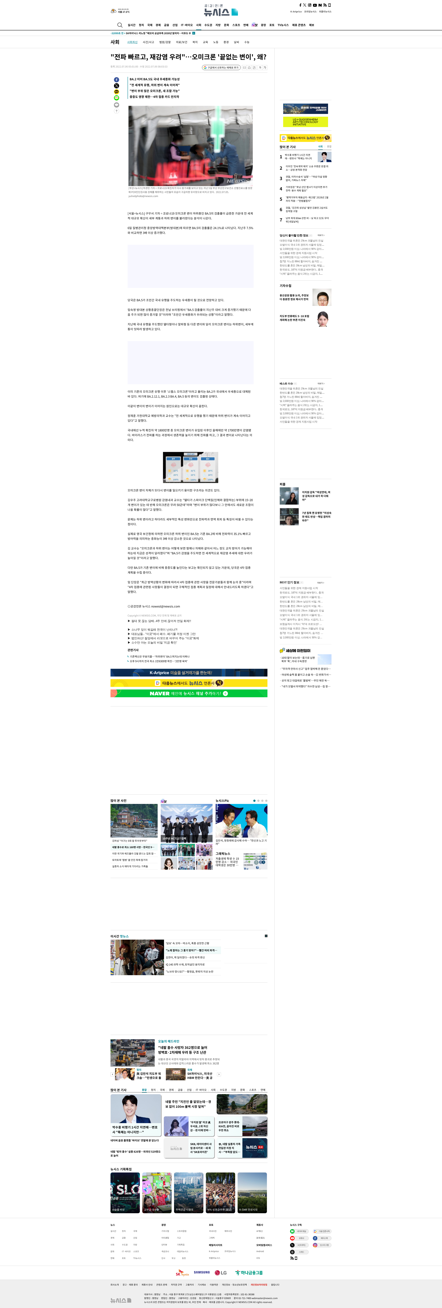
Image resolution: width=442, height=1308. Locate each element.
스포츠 (236, 25)
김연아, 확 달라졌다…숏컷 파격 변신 (185, 957)
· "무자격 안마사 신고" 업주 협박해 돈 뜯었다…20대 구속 (306, 668)
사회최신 (132, 42)
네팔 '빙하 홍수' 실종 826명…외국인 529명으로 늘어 (135, 1153)
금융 (166, 25)
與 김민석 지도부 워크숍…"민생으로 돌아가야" (149, 1077)
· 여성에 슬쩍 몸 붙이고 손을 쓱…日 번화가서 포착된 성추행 (306, 674)
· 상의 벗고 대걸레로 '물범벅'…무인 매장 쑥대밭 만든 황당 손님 (306, 680)
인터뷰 (164, 1244)
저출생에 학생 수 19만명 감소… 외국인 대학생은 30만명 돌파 (227, 863)
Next (219, 1074)
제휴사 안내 (147, 1284)
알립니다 (275, 1284)
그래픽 (212, 1237)
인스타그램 (324, 1245)
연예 (245, 25)
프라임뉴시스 (310, 11)
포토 (272, 25)
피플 (283, 484)
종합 (144, 1090)
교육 (205, 42)
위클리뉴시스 (325, 11)
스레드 (301, 1251)
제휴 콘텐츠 (299, 25)
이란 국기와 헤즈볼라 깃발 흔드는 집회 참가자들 (135, 853)
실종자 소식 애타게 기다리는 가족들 (130, 866)
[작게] (259, 67)
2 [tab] (258, 801)
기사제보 (202, 1284)
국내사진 (213, 1231)
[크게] (264, 67)
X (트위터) (301, 1245)
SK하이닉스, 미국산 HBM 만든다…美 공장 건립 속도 (200, 1077)
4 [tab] (266, 801)
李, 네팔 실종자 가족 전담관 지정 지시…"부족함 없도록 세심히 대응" (230, 1148)
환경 (226, 42)
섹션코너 (165, 1251)
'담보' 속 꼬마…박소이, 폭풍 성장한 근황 (187, 943)
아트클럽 (165, 1237)
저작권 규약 (176, 1284)
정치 (141, 25)
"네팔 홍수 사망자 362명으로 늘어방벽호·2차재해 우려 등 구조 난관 (182, 1050)
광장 (263, 25)
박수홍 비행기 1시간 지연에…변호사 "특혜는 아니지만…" (135, 1129)
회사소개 (114, 1284)
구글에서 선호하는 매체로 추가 (223, 67)
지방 (218, 25)
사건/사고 (148, 42)
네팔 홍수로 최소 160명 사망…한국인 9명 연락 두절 (135, 847)
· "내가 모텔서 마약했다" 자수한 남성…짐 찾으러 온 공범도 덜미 (306, 686)
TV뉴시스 (283, 25)
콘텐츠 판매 (161, 1284)
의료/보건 (181, 42)
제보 (311, 25)
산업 (175, 25)
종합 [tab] (329, 146)
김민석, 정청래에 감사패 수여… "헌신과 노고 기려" (241, 842)
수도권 (208, 25)
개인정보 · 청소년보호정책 (234, 1284)
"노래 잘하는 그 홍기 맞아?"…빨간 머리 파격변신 (192, 950)
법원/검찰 (165, 42)
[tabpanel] (241, 825)
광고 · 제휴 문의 (130, 1284)
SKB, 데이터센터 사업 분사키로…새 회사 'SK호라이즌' (201, 1148)
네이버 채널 (301, 1231)
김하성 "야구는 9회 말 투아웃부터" (129, 840)
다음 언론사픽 (324, 1231)
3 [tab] (262, 801)
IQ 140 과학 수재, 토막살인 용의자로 (186, 964)
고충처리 (190, 1284)
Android (260, 1251)
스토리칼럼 (181, 1231)
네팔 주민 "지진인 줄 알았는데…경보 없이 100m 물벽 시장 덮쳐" (188, 1104)
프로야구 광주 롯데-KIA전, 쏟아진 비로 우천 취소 (229, 1126)
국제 (149, 25)
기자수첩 (285, 285)
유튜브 (301, 1238)
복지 (195, 42)
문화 (226, 25)
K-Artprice (296, 11)
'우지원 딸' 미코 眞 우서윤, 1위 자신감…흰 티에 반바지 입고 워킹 (200, 1126)
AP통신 (259, 1231)
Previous (112, 1074)
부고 (173, 1258)
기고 (179, 1237)
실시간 (132, 25)
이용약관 (214, 1284)
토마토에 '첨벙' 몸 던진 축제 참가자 (130, 860)
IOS (258, 1257)
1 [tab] (254, 801)
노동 (215, 42)
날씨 (236, 42)
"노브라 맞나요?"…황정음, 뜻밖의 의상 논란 (189, 971)
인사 (163, 1258)
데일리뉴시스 (182, 1251)
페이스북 (324, 1238)
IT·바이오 (187, 25)
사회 (198, 25)
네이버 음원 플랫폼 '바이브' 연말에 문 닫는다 (134, 1140)
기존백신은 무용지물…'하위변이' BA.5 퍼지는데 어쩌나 (160, 656)
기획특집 (181, 1244)
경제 (158, 25)
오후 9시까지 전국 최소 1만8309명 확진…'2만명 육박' (159, 661)
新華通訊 (260, 1237)
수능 (246, 42)
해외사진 (228, 1231)
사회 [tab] (320, 146)
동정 (184, 1258)
